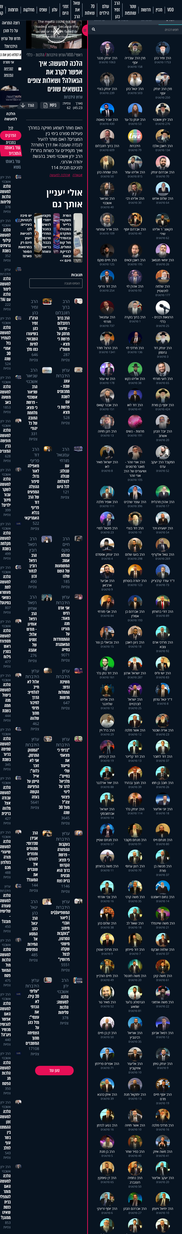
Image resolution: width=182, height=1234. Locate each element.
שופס (43, 10)
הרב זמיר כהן (117, 10)
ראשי (78, 55)
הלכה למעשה (59, 175)
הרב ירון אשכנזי (5, 179)
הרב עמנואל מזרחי (63, 454)
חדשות (146, 10)
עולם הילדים (104, 10)
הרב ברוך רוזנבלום (62, 306)
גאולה (76, 175)
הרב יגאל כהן (34, 907)
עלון (54, 10)
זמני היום (65, 10)
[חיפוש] (93, 29)
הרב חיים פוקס (66, 544)
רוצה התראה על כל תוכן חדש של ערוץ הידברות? (10, 35)
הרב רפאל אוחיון (32, 602)
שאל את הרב (76, 10)
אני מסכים (8, 69)
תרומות (13, 10)
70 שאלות (90, 10)
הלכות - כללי (35, 55)
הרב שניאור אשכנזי (31, 375)
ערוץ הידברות (55, 55)
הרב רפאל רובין (32, 544)
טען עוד (54, 1070)
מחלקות (28, 10)
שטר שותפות (130, 10)
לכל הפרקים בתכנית (10, 135)
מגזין (159, 10)
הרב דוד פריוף (34, 454)
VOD (170, 10)
